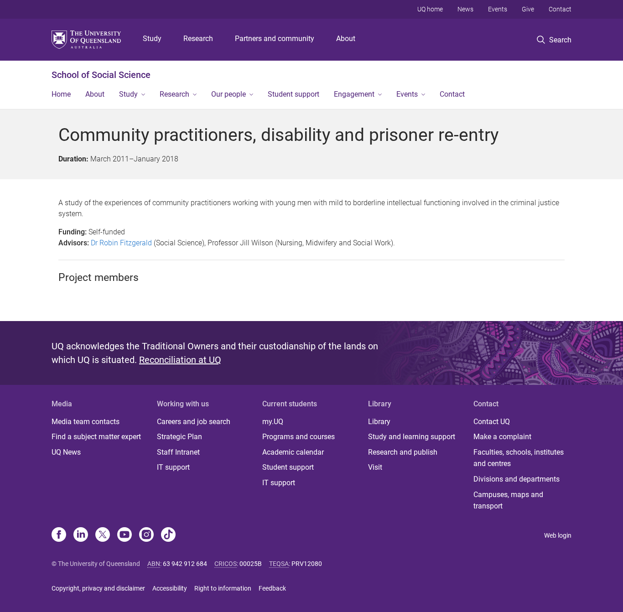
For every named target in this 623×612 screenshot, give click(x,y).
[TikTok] (168, 535)
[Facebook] (59, 535)
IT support (173, 467)
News (465, 9)
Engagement (354, 94)
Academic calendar (293, 452)
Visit (375, 467)
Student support (293, 94)
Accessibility (169, 588)
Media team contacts (85, 421)
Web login (557, 535)
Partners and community (274, 38)
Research (198, 38)
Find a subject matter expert (96, 436)
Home (61, 94)
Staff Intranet (178, 452)
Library (379, 421)
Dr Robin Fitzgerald (121, 243)
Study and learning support (411, 436)
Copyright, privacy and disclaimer (98, 588)
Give (528, 9)
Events (497, 9)
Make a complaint (502, 436)
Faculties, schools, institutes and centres (518, 458)
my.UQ (272, 421)
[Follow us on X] (102, 535)
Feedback (272, 588)
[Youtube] (124, 535)
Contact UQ (491, 421)
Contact (560, 9)
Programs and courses (298, 436)
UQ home (430, 9)
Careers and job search (193, 421)
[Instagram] (146, 535)
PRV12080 (306, 563)
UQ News (66, 452)
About (345, 38)
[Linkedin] (80, 535)
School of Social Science (101, 74)
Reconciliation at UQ (180, 359)
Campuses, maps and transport (508, 500)
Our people (228, 94)
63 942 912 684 (185, 563)
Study (152, 38)
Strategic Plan (179, 436)
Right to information (222, 588)
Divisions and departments (516, 479)
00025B (250, 563)
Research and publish (402, 452)
